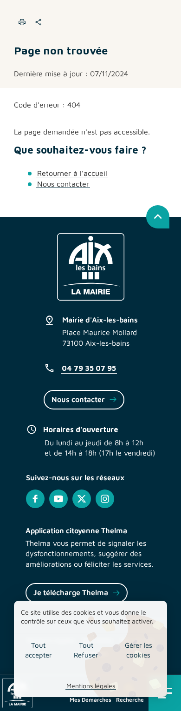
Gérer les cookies (138, 650)
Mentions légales (90, 686)
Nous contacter (63, 184)
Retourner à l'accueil (72, 173)
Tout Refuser (86, 650)
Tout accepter (38, 650)
